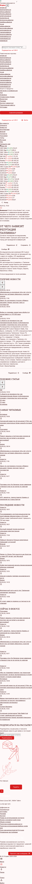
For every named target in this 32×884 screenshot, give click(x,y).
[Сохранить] (1, 418)
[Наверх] (1, 791)
